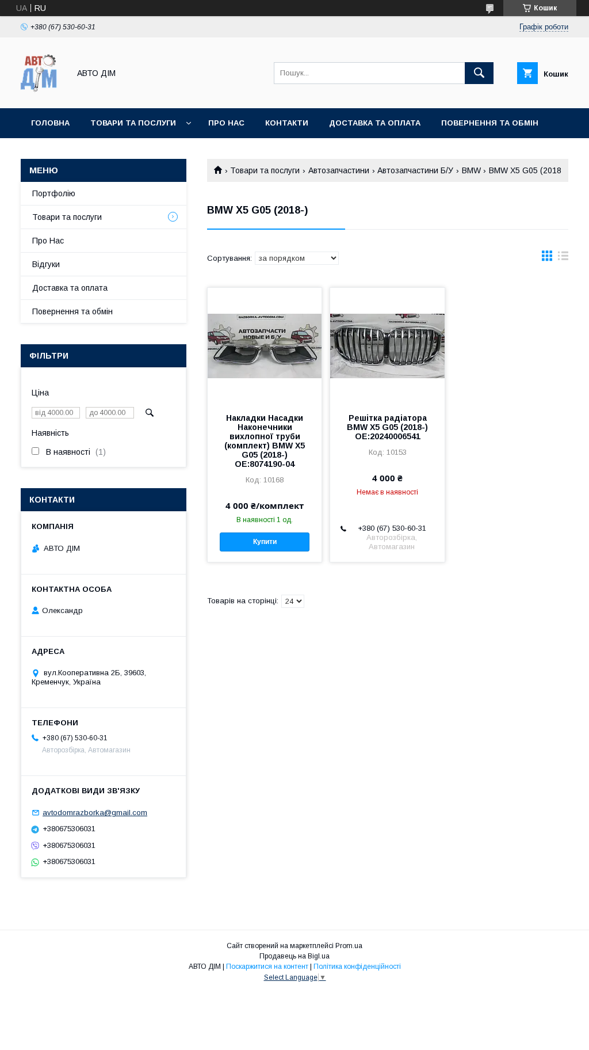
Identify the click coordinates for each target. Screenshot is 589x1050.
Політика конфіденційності (357, 967)
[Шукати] (479, 73)
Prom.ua (348, 946)
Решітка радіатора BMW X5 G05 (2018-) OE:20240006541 (387, 427)
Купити (265, 542)
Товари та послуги (133, 123)
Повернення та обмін (72, 311)
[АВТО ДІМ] (42, 93)
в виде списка (563, 258)
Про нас (226, 123)
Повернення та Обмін (489, 123)
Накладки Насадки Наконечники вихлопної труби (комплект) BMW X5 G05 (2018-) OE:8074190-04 (264, 441)
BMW (471, 170)
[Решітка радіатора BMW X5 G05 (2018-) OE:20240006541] (387, 345)
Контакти (286, 123)
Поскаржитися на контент (267, 967)
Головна (50, 123)
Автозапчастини (338, 170)
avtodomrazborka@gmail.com (95, 812)
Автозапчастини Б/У (415, 170)
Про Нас (48, 240)
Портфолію (53, 193)
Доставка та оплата (374, 123)
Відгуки (46, 264)
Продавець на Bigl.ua (294, 956)
